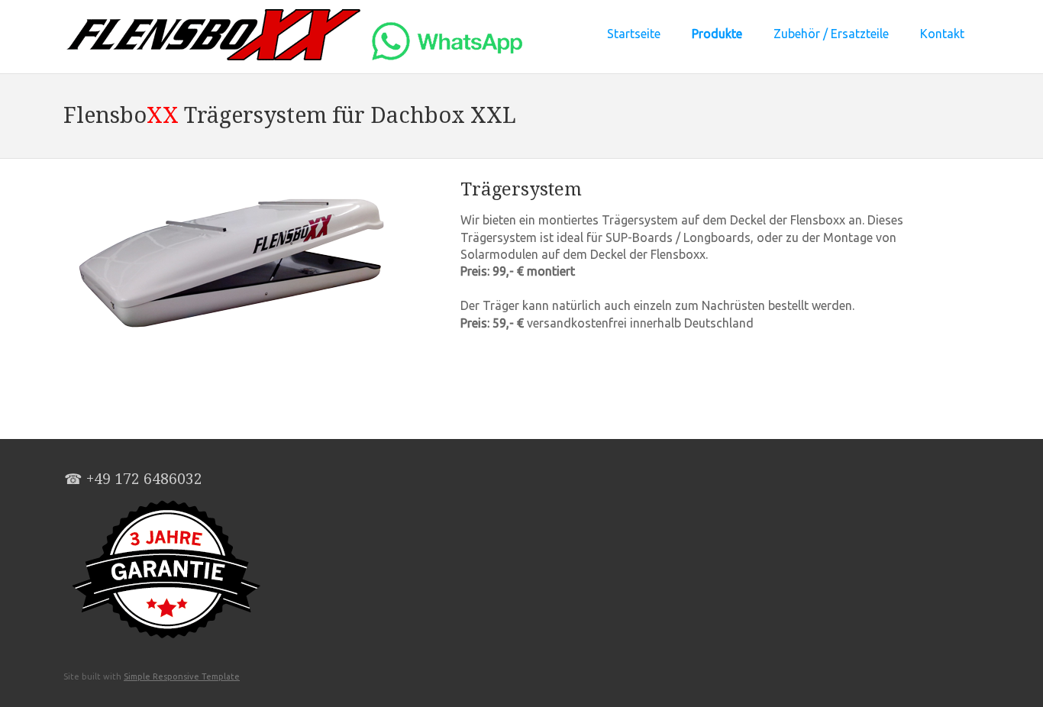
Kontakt (942, 33)
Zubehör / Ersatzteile (831, 33)
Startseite (633, 33)
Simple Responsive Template (182, 676)
